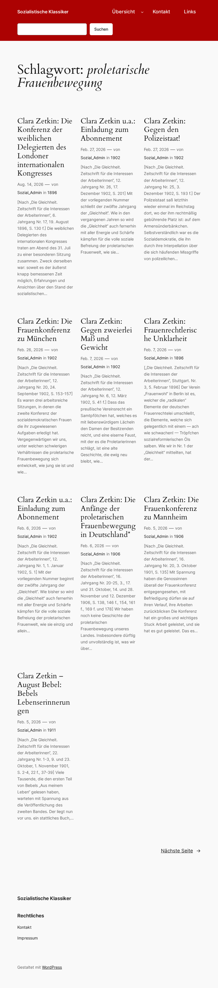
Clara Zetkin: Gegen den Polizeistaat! (165, 130)
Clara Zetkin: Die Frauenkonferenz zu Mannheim (171, 509)
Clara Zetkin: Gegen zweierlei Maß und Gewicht (106, 334)
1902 (115, 157)
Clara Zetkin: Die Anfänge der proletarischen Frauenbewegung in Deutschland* (108, 517)
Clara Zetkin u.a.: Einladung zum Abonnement (108, 130)
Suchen (101, 29)
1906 (115, 553)
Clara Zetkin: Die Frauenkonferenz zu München (44, 330)
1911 (51, 730)
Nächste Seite (181, 851)
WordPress (52, 967)
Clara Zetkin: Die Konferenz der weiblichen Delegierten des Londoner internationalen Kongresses (44, 147)
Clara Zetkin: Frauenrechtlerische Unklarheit (170, 330)
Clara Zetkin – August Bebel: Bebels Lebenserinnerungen (43, 693)
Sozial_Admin (29, 192)
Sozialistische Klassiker (42, 11)
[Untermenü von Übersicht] (142, 11)
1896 (52, 192)
